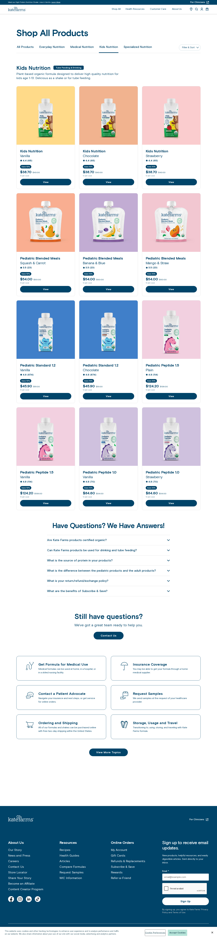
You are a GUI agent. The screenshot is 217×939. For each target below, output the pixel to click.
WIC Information (70, 878)
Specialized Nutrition (138, 47)
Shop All (116, 9)
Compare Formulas (72, 867)
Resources (68, 843)
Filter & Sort (188, 47)
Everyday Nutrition (52, 47)
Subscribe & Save (123, 867)
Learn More (55, 2)
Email (165, 871)
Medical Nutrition (82, 47)
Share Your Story (19, 878)
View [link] (45, 182)
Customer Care (158, 9)
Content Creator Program (25, 889)
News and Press (19, 856)
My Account (119, 850)
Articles (64, 861)
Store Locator (17, 872)
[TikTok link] (38, 899)
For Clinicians (196, 819)
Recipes (64, 850)
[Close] (212, 932)
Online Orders (122, 843)
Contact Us (108, 635)
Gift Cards (118, 856)
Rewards (116, 872)
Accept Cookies (177, 933)
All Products (25, 47)
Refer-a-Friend (121, 878)
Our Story (15, 850)
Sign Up (185, 901)
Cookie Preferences (155, 933)
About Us (177, 9)
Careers (13, 861)
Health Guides (69, 856)
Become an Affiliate (21, 884)
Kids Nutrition (108, 47)
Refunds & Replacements (128, 861)
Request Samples (71, 872)
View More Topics (108, 752)
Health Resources (135, 9)
